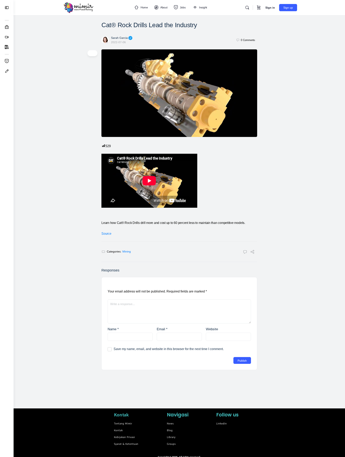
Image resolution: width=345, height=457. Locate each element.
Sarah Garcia (119, 37)
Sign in (270, 7)
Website (212, 329)
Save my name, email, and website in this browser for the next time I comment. (169, 349)
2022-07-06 (118, 42)
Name (113, 329)
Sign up (288, 7)
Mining (126, 251)
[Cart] (258, 7)
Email (162, 329)
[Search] (247, 7)
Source (106, 233)
